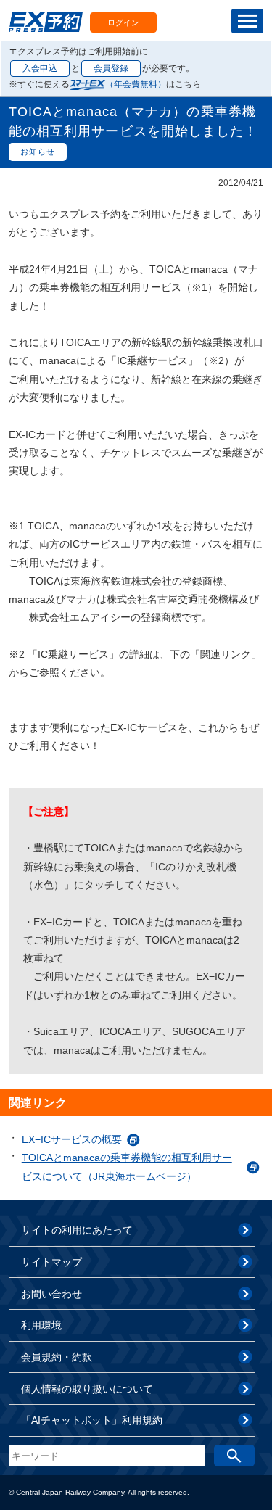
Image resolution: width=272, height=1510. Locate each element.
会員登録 (111, 68)
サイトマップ (51, 1262)
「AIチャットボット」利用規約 (91, 1420)
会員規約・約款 (56, 1357)
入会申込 (39, 68)
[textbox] (107, 1455)
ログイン (123, 22)
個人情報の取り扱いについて (87, 1389)
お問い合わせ (51, 1294)
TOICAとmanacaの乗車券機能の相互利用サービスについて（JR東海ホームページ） (127, 1166)
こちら (188, 84)
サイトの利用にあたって (77, 1230)
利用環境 (41, 1325)
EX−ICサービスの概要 (72, 1139)
